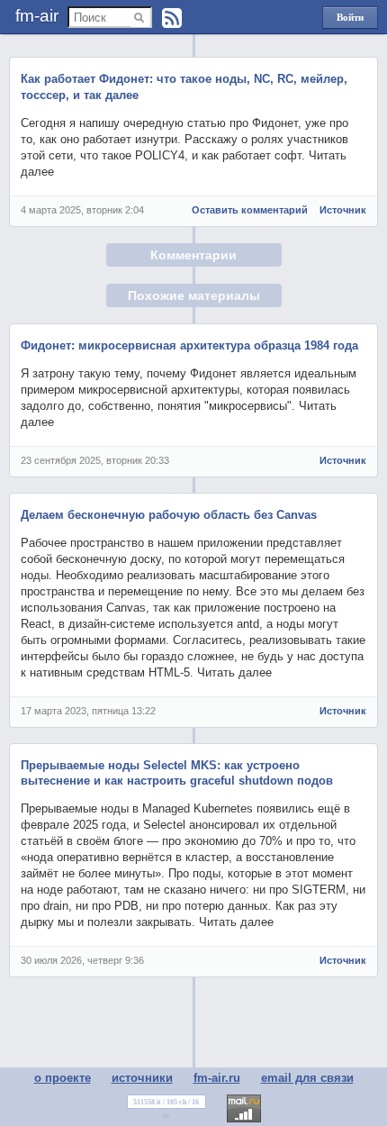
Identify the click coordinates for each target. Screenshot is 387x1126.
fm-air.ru (217, 1078)
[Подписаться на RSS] (172, 18)
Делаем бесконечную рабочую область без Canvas (169, 515)
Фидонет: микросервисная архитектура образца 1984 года (189, 345)
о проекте (62, 1078)
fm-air (36, 15)
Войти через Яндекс (350, 20)
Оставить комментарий (250, 209)
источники (142, 1078)
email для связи (307, 1078)
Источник (343, 209)
